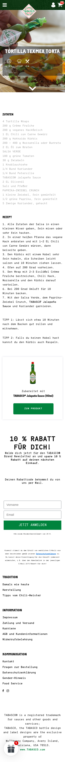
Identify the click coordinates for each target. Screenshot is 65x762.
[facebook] (3, 690)
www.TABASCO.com (32, 749)
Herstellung (11, 590)
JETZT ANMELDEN (32, 525)
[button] (11, 748)
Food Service (12, 683)
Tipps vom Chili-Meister (21, 595)
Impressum (10, 617)
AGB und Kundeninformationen (25, 634)
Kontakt (8, 661)
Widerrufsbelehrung (17, 639)
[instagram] (7, 690)
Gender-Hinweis (14, 678)
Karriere (9, 628)
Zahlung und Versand (18, 623)
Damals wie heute (15, 584)
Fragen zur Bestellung (20, 667)
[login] (54, 4)
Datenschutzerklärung (19, 672)
